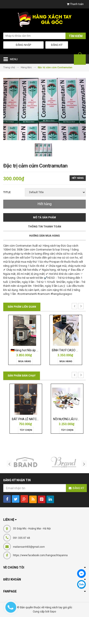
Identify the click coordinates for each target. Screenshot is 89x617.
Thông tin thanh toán (44, 226)
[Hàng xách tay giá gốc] (44, 20)
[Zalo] (81, 584)
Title (7, 192)
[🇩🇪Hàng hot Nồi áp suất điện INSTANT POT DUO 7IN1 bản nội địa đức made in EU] (23, 330)
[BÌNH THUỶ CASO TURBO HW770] (65, 330)
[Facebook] (81, 573)
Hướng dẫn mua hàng (44, 235)
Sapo (53, 611)
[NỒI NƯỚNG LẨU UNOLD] (65, 399)
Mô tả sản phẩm (44, 217)
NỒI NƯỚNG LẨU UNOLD (67, 419)
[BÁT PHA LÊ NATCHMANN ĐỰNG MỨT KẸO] (24, 399)
